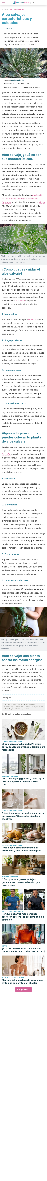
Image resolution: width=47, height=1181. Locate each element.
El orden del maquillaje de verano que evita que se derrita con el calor (22, 981)
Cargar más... (23, 989)
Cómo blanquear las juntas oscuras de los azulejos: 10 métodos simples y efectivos (23, 816)
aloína (42, 202)
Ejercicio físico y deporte (12, 911)
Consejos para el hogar (12, 741)
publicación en (22, 198)
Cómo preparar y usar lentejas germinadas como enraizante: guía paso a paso (21, 882)
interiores (32, 319)
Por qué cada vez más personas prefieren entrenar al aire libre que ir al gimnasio (23, 917)
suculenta (20, 300)
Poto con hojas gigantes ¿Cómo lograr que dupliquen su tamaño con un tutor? (23, 781)
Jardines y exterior (17, 9)
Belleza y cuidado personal (13, 977)
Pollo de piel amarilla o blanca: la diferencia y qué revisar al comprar (21, 849)
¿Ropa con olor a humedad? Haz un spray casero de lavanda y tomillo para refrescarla (23, 747)
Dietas (4, 946)
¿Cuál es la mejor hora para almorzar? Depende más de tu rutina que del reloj (23, 950)
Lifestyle (5, 9)
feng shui (6, 454)
